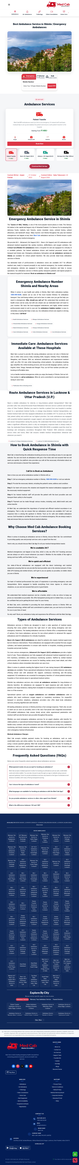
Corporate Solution (57, 1095)
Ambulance (23, 1084)
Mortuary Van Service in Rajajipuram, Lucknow (12, 838)
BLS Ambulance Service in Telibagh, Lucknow (23, 891)
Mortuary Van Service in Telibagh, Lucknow (67, 838)
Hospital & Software (22, 1104)
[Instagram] (18, 1066)
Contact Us (57, 1049)
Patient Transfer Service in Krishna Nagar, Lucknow (67, 906)
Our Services (57, 1052)
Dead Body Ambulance (23, 965)
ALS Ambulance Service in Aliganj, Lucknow (67, 850)
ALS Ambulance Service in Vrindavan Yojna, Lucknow (23, 935)
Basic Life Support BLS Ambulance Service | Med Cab (23, 980)
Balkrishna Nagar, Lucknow (53, 822)
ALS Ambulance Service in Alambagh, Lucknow (67, 863)
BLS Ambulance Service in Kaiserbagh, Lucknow (34, 877)
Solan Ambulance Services (40, 332)
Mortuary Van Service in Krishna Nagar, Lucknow (23, 850)
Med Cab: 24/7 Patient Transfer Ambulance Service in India (56, 965)
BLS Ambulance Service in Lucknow (23, 906)
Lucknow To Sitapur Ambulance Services (21, 441)
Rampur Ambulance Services (41, 327)
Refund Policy (57, 1089)
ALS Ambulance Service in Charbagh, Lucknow (67, 949)
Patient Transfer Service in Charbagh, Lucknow (12, 935)
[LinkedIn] (26, 1066)
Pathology (23, 1089)
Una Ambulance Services (59, 332)
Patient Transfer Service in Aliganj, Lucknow (56, 920)
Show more (39, 825)
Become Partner (57, 1069)
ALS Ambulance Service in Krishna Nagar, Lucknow (34, 949)
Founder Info (57, 1058)
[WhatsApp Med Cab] (75, 1154)
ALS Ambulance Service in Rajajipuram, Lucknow (22, 863)
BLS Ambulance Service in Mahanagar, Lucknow (67, 891)
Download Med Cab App (39, 166)
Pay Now (12, 1072)
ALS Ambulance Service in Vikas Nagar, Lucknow (56, 850)
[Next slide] (68, 13)
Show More (38, 1020)
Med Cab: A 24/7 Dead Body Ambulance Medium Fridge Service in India (45, 965)
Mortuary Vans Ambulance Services (40, 999)
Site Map (57, 1063)
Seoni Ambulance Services (20, 332)
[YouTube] (31, 1066)
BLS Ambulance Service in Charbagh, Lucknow (56, 891)
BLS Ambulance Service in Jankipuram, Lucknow (11, 891)
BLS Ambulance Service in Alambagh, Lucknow (12, 920)
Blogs (57, 1066)
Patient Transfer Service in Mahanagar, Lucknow (67, 920)
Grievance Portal (57, 1098)
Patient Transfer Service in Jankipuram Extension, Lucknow (23, 920)
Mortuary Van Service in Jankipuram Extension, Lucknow (12, 850)
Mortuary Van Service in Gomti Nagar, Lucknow (34, 863)
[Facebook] (13, 1066)
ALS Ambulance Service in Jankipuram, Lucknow (45, 863)
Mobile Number (28, 82)
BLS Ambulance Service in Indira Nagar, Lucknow (67, 935)
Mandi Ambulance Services (20, 327)
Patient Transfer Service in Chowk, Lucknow (45, 906)
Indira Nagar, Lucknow (23, 822)
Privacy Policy (57, 1084)
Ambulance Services (22, 999)
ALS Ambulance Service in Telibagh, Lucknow (23, 949)
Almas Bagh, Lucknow (71, 822)
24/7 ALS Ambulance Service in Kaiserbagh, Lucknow (34, 850)
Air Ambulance (23, 1087)
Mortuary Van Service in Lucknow (56, 863)
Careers (57, 1061)
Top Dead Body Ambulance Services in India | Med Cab (34, 980)
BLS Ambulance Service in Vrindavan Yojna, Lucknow (56, 876)
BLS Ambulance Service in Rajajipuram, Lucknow (33, 920)
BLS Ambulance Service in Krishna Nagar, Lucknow (45, 891)
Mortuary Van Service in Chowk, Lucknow (56, 838)
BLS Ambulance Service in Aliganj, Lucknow (45, 877)
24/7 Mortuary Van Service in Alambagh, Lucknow (23, 838)
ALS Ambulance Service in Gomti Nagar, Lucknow (11, 965)
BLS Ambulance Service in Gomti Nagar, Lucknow (11, 906)
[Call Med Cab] (75, 1160)
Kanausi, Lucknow (38, 822)
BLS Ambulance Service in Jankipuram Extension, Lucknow (34, 891)
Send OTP (51, 86)
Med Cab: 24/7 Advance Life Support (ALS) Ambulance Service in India (67, 965)
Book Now (39, 144)
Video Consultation (22, 1092)
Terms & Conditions (57, 1087)
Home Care (23, 1095)
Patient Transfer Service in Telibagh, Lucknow (56, 906)
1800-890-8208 (16, 295)
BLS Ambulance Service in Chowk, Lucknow (67, 877)
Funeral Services (58, 999)
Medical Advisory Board (57, 1092)
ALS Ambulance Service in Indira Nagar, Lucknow (11, 877)
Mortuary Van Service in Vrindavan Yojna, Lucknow (45, 838)
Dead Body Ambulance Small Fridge (33, 965)
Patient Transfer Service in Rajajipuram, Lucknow (45, 920)
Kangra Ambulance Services (44, 323)
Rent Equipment (22, 1098)
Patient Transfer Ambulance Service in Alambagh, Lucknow (56, 935)
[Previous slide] (10, 13)
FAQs (57, 1101)
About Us (57, 1047)
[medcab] (58, 4)
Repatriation (22, 1106)
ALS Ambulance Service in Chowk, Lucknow (12, 949)
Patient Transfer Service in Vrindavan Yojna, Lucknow (34, 906)
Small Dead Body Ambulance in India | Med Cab (45, 980)
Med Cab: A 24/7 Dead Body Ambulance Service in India (56, 980)
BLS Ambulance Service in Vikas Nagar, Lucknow (22, 877)
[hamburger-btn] (9, 5)
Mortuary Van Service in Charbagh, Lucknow (12, 863)
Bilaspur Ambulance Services (41, 319)
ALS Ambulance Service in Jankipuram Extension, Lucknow (56, 949)
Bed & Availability (23, 1101)
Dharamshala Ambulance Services (22, 323)
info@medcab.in (41, 1125)
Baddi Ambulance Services (20, 319)
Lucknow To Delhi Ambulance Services (48, 441)
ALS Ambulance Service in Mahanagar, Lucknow (45, 949)
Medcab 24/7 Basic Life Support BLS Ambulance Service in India (11, 980)
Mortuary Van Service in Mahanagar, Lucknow (45, 850)
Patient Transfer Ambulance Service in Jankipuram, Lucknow (34, 935)
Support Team (57, 1055)
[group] (15, 12)
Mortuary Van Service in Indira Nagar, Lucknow (34, 838)
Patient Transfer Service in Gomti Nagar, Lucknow (45, 935)
